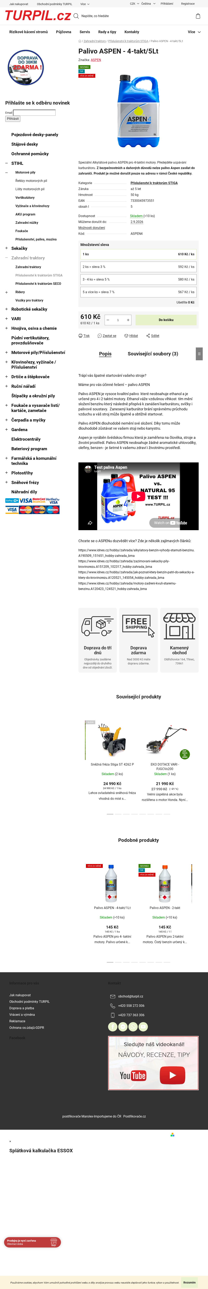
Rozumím (189, 1282)
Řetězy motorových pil (31, 181)
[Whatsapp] (133, 1026)
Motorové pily (25, 172)
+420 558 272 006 (131, 1006)
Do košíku (166, 320)
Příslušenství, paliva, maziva (36, 239)
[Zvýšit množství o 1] (128, 320)
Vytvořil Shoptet (187, 1134)
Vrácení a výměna (22, 1015)
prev (81, 766)
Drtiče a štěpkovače (30, 376)
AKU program (25, 214)
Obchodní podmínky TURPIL (54, 4)
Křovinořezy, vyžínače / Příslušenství (33, 365)
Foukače (21, 231)
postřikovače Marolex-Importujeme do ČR (91, 1116)
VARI (16, 318)
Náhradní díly (24, 491)
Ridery (20, 292)
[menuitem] (28, 32)
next (195, 766)
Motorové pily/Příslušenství (38, 352)
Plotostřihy (22, 473)
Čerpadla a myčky (28, 420)
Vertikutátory (25, 198)
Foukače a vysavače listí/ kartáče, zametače (35, 408)
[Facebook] (112, 1026)
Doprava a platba (21, 1008)
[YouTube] (143, 1026)
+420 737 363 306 (131, 1015)
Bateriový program (29, 448)
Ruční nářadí (23, 386)
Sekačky (19, 248)
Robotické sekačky (29, 309)
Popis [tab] (105, 354)
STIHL (17, 163)
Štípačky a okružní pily (33, 395)
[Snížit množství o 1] (108, 320)
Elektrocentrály (26, 439)
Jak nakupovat (18, 4)
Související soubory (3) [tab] (153, 354)
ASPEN (96, 60)
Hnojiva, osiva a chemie (34, 328)
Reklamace (17, 1021)
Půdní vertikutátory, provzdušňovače (30, 340)
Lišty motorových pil (29, 189)
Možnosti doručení (91, 228)
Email (8, 112)
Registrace (188, 3)
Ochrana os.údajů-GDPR (26, 1028)
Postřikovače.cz (134, 1116)
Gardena (19, 429)
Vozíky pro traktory (29, 300)
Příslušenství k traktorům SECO (38, 284)
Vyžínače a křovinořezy (32, 206)
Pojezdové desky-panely (34, 134)
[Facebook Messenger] (123, 1026)
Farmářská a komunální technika (33, 461)
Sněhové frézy (25, 482)
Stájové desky (24, 144)
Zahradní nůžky (26, 223)
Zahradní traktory (28, 258)
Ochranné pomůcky (30, 153)
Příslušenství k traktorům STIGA (39, 275)
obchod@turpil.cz (130, 996)
